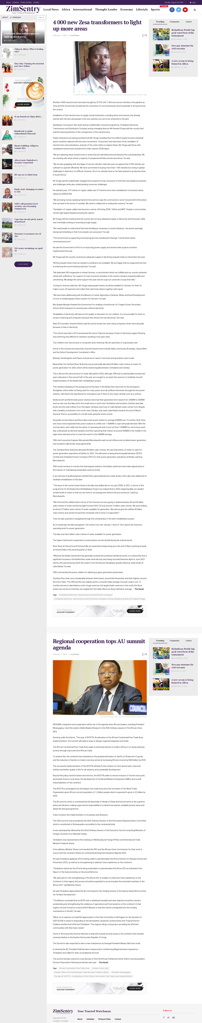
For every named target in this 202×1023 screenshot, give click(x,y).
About (8, 2)
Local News (51, 9)
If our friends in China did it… (28, 116)
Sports (155, 9)
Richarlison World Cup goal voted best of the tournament (183, 33)
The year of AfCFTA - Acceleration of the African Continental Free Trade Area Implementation (93, 976)
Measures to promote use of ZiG (27, 234)
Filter (40, 17)
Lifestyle (142, 9)
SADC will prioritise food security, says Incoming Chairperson (26, 206)
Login (193, 2)
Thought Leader (106, 9)
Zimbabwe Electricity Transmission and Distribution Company (85, 595)
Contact (36, 2)
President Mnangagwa (121, 972)
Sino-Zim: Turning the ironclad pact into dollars (29, 64)
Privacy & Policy (26, 2)
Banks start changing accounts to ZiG (28, 190)
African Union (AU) (100, 968)
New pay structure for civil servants (182, 47)
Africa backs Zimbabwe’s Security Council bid (26, 161)
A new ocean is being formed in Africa (182, 62)
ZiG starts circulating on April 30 (28, 249)
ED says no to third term (25, 174)
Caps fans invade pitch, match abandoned (28, 220)
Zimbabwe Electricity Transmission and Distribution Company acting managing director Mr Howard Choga (99, 599)
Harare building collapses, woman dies (26, 146)
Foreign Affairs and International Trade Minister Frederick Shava (81, 972)
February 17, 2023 (60, 35)
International (82, 9)
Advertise (15, 2)
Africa (66, 9)
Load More (23, 264)
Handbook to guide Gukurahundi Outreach (25, 132)
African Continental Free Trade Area (74, 968)
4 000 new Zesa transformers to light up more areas (21, 35)
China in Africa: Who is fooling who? (28, 50)
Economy (126, 9)
